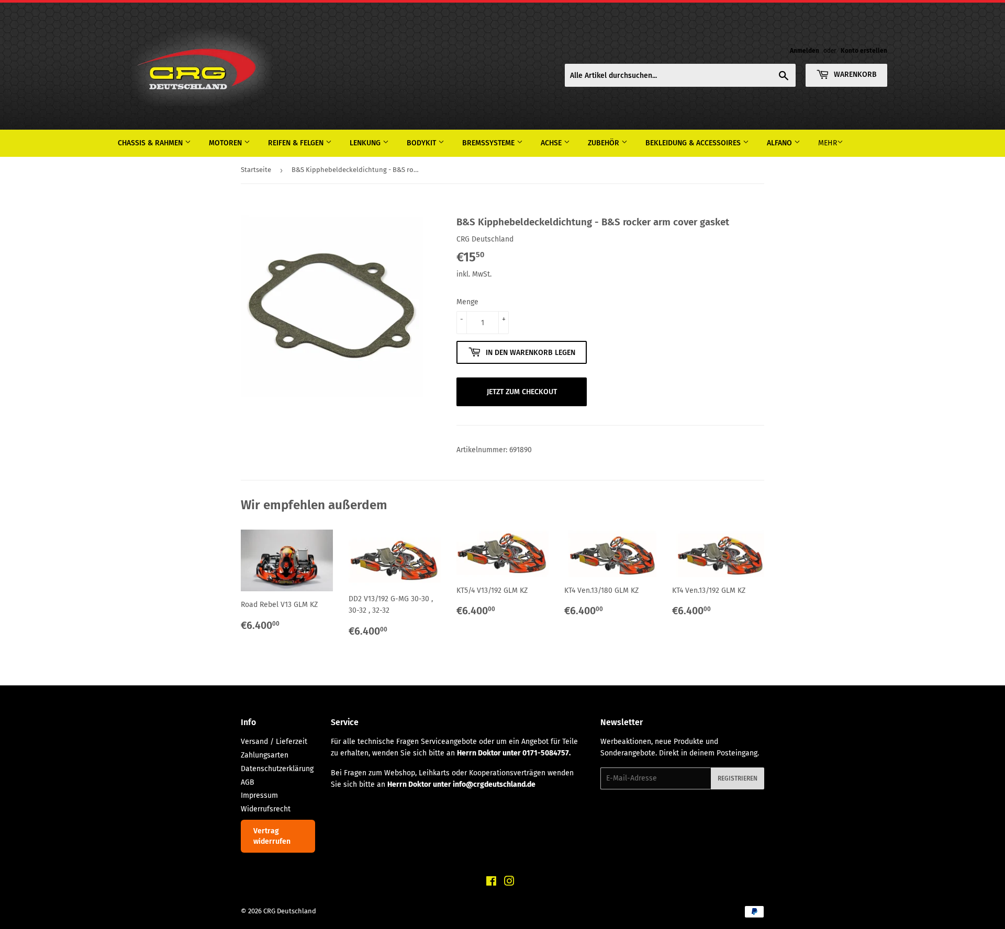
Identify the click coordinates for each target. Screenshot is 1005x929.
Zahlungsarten (264, 755)
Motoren (226, 143)
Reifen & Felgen (297, 143)
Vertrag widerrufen (272, 836)
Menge (467, 301)
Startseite (256, 170)
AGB (247, 782)
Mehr (827, 143)
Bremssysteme (489, 143)
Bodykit (422, 143)
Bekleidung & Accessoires (694, 143)
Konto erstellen (864, 50)
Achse (552, 143)
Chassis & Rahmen (151, 143)
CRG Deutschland (289, 911)
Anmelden (804, 50)
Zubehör (604, 143)
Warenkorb (854, 74)
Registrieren (737, 778)
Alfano (780, 143)
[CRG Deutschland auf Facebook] (491, 882)
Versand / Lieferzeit (274, 741)
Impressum (259, 795)
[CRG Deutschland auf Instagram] (509, 882)
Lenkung (366, 143)
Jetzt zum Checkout (522, 391)
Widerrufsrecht (266, 809)
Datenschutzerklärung (277, 768)
